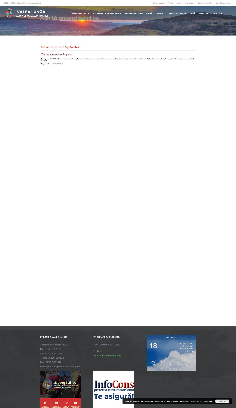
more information (206, 401)
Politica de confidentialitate (107, 355)
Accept (222, 401)
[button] (227, 13)
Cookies (97, 351)
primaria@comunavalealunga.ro (29, 3)
